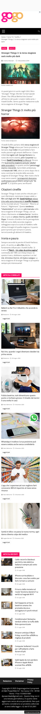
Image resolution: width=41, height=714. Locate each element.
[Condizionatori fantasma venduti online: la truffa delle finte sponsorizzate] (6, 621)
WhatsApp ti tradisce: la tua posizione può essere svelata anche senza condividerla (18, 442)
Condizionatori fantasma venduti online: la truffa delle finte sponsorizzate (27, 622)
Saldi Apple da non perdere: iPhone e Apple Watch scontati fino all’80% (26, 662)
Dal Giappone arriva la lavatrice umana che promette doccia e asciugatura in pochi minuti (26, 607)
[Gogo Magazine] (12, 19)
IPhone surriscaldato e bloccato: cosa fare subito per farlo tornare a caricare (27, 578)
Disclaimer (19, 681)
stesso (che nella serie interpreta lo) (19, 200)
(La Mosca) (19, 160)
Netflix (4, 48)
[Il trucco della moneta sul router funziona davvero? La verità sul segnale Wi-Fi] (6, 591)
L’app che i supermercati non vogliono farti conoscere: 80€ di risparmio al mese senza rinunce (19, 488)
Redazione (7, 681)
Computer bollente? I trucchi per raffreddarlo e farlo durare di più (26, 649)
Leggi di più (6, 319)
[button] (39, 31)
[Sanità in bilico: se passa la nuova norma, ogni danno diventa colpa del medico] (20, 516)
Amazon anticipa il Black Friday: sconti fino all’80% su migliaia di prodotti (26, 635)
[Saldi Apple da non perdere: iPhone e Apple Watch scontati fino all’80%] (6, 662)
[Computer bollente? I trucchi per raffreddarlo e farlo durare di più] (6, 648)
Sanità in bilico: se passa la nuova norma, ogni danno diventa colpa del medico (20, 533)
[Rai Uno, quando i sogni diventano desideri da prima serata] (20, 336)
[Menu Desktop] (3, 31)
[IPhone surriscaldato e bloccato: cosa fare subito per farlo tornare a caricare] (6, 578)
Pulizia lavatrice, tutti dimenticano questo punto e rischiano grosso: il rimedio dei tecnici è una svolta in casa (20, 398)
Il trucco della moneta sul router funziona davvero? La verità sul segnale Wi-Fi (26, 592)
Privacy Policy (30, 680)
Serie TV (12, 48)
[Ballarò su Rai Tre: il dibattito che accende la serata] (20, 292)
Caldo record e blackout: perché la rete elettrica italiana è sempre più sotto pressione (26, 563)
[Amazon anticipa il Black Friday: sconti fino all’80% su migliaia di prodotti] (6, 635)
